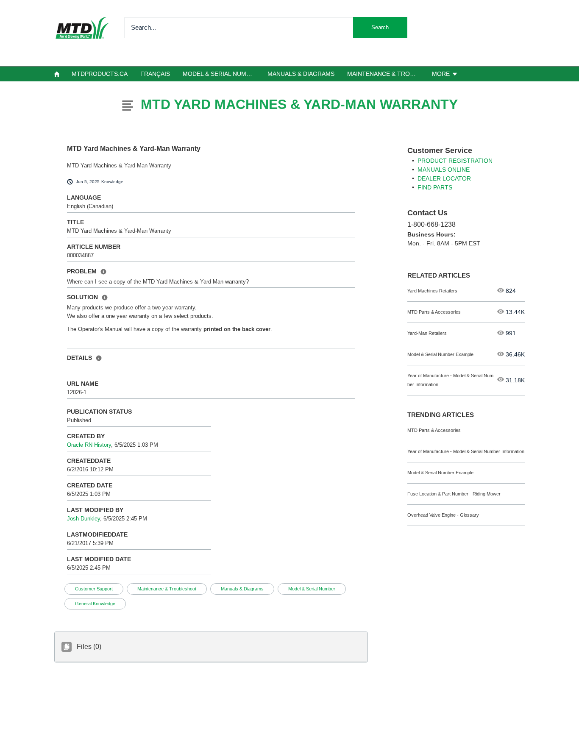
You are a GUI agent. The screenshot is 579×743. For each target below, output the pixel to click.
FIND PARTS (435, 187)
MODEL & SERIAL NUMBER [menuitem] (220, 73)
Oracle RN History (89, 445)
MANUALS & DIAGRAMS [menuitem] (300, 73)
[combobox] (266, 27)
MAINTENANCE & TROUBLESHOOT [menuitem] (386, 73)
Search (380, 27)
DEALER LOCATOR (444, 178)
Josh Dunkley (83, 518)
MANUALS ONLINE (444, 169)
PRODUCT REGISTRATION (455, 160)
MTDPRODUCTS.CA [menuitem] (100, 73)
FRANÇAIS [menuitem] (155, 73)
